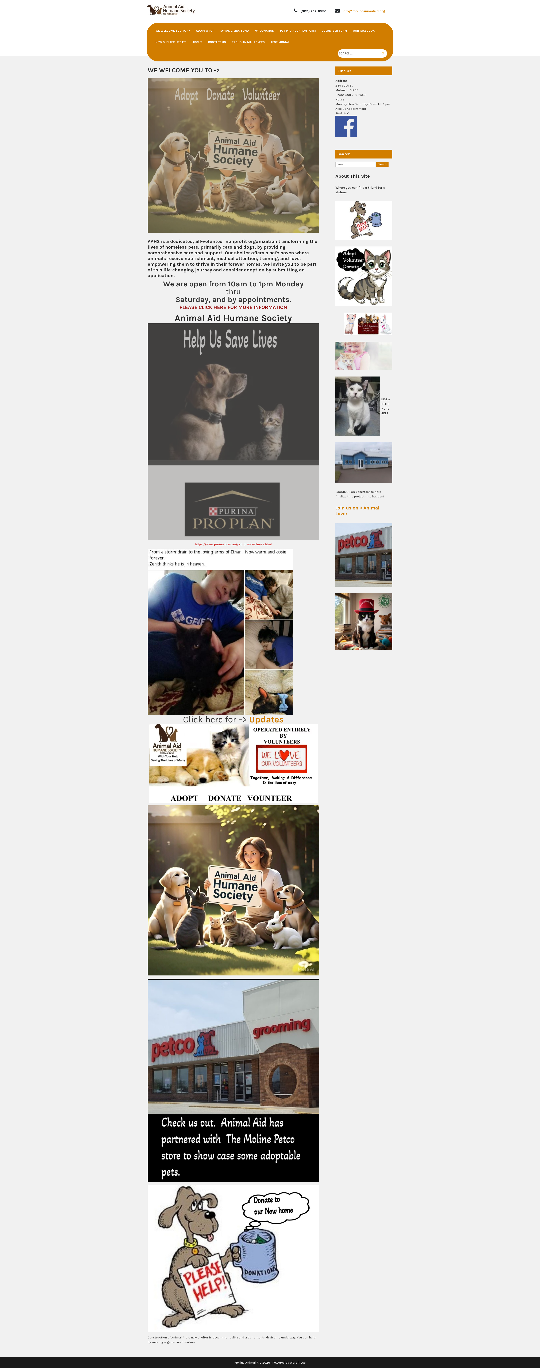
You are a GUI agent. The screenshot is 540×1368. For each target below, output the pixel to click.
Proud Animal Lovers (248, 42)
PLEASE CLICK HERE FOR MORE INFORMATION (233, 307)
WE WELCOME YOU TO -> (172, 31)
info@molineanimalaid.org (364, 11)
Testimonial (280, 42)
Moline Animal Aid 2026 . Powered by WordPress (270, 1362)
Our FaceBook (364, 31)
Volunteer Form (334, 31)
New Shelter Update (170, 42)
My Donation (264, 31)
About (197, 42)
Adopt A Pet (205, 31)
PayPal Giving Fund (234, 31)
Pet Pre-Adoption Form (298, 31)
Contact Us (217, 42)
